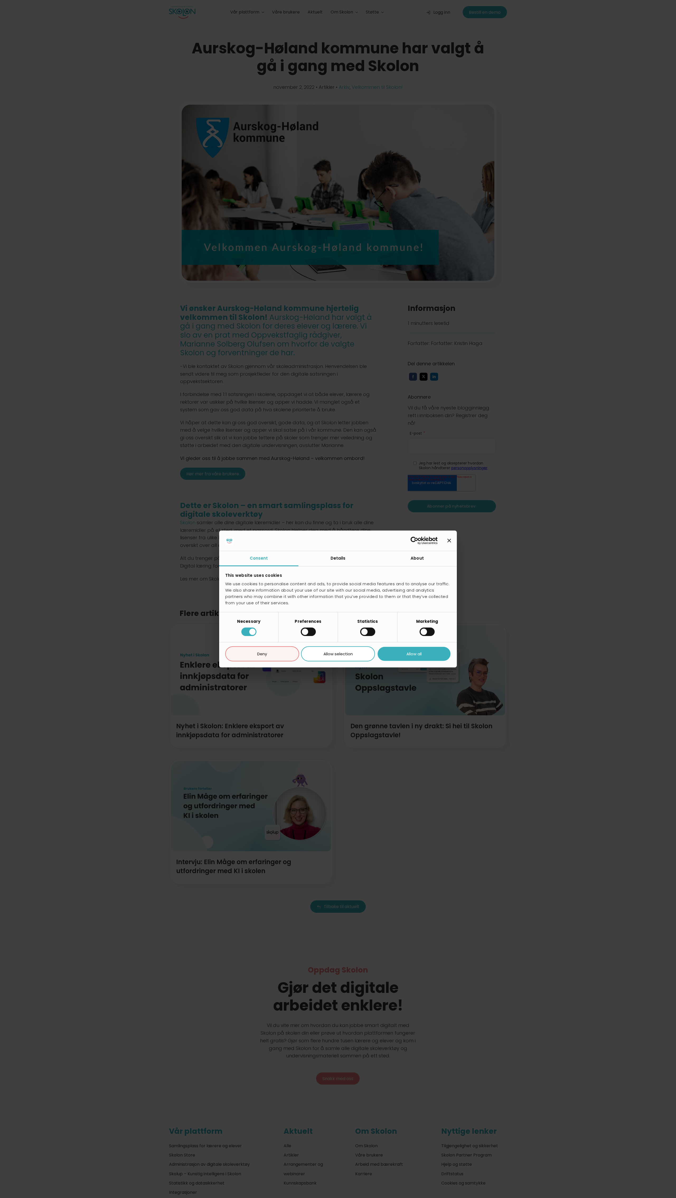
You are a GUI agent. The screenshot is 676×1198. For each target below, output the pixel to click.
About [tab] (417, 558)
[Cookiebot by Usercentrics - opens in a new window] (414, 541)
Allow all (414, 654)
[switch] (308, 632)
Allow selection (338, 654)
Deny (262, 654)
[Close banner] (449, 540)
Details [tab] (338, 558)
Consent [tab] (259, 558)
